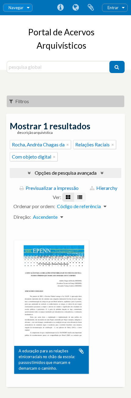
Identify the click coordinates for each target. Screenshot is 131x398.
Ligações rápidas (60, 7)
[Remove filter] (67, 144)
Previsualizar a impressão (52, 188)
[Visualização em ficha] (68, 197)
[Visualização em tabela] (80, 197)
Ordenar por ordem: (34, 206)
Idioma (75, 7)
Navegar (16, 7)
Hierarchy (106, 188)
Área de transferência (90, 7)
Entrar (113, 7)
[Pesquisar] (117, 67)
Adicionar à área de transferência (81, 351)
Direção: (22, 217)
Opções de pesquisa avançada (65, 173)
